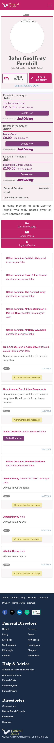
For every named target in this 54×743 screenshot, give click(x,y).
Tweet (26, 14)
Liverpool (7, 640)
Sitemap (31, 603)
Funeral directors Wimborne (15, 197)
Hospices (6, 722)
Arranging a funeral (11, 675)
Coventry (32, 629)
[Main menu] (50, 5)
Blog (23, 597)
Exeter (31, 634)
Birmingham (34, 645)
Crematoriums (9, 706)
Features (32, 597)
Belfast (5, 629)
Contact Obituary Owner (27, 85)
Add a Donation (14, 438)
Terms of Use (18, 603)
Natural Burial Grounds (13, 711)
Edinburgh (7, 650)
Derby (5, 634)
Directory (43, 597)
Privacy (6, 603)
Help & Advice (16, 663)
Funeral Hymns (9, 685)
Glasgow (32, 650)
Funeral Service (13, 188)
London (6, 655)
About (5, 597)
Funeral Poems (9, 691)
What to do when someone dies (18, 669)
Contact (15, 597)
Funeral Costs (9, 680)
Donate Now (27, 113)
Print (5, 192)
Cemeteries (7, 716)
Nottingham (33, 640)
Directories (13, 700)
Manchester (33, 655)
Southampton (9, 645)
